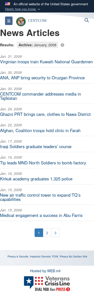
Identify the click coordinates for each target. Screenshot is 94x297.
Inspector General (40, 256)
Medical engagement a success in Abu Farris (41, 215)
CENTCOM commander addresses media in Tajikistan (40, 96)
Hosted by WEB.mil (45, 270)
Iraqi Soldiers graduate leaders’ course (35, 146)
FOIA (55, 256)
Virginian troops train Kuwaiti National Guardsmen (46, 62)
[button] (23, 9)
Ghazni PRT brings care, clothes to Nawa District (45, 114)
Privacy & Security (18, 256)
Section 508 (80, 256)
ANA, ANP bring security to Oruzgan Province (42, 78)
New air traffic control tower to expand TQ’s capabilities (40, 197)
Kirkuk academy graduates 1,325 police (36, 179)
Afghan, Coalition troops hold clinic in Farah (40, 130)
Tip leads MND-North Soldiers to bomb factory (43, 163)
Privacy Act (66, 256)
